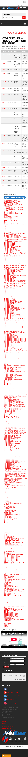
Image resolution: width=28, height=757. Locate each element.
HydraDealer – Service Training (11, 438)
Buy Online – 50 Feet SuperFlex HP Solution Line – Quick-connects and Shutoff (15, 233)
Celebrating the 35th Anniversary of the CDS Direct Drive (15, 372)
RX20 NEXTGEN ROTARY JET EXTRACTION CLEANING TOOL (13, 565)
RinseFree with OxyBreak (9, 551)
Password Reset (7, 512)
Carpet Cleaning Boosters (12, 540)
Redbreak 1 (6, 533)
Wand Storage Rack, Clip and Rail (11, 610)
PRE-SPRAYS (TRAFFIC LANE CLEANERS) (14, 548)
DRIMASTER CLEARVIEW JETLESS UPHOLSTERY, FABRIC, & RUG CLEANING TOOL (15, 394)
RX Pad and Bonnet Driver (9, 561)
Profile (5, 527)
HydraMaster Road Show (9, 463)
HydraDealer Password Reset (10, 446)
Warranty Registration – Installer (11, 615)
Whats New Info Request (9, 618)
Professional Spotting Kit (9, 526)
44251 (3, 170)
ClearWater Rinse (8, 378)
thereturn (6, 587)
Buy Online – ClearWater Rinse (11, 248)
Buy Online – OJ (7, 304)
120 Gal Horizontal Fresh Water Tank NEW (13, 201)
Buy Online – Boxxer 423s (9, 244)
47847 (3, 69)
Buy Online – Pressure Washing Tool (12, 307)
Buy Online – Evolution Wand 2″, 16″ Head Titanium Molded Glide (15, 267)
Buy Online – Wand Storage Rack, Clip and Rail (14, 358)
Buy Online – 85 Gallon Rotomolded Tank (13, 236)
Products (6, 525)
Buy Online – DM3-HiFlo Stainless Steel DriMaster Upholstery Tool (14, 254)
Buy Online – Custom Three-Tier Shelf (12, 250)
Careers (6, 361)
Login (5, 490)
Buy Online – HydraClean (9, 279)
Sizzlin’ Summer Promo (9, 576)
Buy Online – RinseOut (9, 316)
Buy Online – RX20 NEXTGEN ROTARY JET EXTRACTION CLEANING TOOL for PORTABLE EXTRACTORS (14, 332)
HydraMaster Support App (9, 465)
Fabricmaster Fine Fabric (9, 410)
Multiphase (6, 500)
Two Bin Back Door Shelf (9, 604)
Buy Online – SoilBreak (9, 334)
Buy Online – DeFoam (9, 251)
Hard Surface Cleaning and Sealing (14, 547)
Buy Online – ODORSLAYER (10, 303)
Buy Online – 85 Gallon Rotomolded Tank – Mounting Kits (15, 238)
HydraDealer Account (8, 440)
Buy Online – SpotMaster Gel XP (11, 336)
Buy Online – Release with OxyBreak (12, 314)
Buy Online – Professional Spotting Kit (12, 309)
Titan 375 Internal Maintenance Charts (12, 590)
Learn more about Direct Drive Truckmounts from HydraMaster (14, 486)
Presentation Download (9, 519)
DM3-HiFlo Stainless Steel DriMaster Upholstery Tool (15, 392)
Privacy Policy (7, 520)
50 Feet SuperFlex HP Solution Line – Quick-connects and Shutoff (13, 208)
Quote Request (7, 531)
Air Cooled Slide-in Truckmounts (11, 216)
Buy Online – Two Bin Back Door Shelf (12, 352)
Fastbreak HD (7, 414)
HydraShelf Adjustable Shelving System (12, 474)
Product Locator (7, 522)
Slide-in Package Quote (9, 577)
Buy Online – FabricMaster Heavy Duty (12, 271)
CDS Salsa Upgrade (8, 368)
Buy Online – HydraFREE (9, 288)
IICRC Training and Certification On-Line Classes (15, 470)
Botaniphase (7, 222)
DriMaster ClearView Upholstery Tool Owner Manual (15, 396)
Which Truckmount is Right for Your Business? (14, 619)
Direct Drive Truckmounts (9, 389)
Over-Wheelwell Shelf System (10, 510)
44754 (3, 125)
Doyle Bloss (6, 393)
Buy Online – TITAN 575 (9, 345)
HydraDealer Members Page (10, 445)
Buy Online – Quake (8, 311)
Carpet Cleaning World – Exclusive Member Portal (15, 362)
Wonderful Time (7, 623)
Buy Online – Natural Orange (10, 300)
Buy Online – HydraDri (9, 287)
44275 (3, 176)
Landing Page (7, 484)
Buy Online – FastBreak (9, 272)
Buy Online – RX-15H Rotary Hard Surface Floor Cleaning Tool (14, 319)
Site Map (6, 575)
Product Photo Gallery (9, 523)
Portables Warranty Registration (11, 518)
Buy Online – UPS (8, 353)
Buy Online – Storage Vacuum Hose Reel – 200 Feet (15, 338)
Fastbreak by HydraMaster (9, 413)
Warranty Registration (8, 612)
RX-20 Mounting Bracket (9, 563)
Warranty (6, 611)
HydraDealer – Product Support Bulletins (12, 437)
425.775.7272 (16, 11)
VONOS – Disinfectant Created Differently (13, 609)
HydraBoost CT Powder (9, 425)
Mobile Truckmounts (8, 499)
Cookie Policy (7, 382)
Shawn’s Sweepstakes (9, 571)
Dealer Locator (7, 383)
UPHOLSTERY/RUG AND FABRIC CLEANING (15, 550)
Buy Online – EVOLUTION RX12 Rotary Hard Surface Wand (15, 260)
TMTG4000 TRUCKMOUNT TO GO (11, 599)
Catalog (6, 364)
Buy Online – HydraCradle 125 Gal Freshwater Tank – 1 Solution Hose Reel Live (15, 284)
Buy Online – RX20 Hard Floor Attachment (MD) (14, 327)
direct (5, 386)
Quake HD (6, 530)
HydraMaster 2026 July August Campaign (13, 456)
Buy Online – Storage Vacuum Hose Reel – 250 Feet (15, 339)
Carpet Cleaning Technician (12, 468)
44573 (3, 135)
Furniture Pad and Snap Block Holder (12, 417)
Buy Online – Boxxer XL (9, 245)
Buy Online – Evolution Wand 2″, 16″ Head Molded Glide (15, 265)
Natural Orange (7, 502)
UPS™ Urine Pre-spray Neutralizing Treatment (14, 606)
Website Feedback (8, 617)
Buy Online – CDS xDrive (9, 247)
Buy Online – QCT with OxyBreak (11, 310)
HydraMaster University (9, 467)
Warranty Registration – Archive (11, 613)
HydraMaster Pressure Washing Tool (12, 460)
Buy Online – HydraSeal (9, 292)
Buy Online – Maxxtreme (9, 298)
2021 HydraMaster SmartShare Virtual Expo (13, 204)
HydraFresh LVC (7, 454)
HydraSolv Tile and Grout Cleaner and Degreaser (14, 475)
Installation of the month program (11, 480)
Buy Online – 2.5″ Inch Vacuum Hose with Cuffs (14, 229)
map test (6, 494)
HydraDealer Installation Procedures (12, 443)
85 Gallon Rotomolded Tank (10, 212)
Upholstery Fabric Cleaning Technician (15, 471)
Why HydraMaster (8, 620)
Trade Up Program (8, 601)
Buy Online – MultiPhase (9, 299)
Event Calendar (7, 398)
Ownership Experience (9, 511)
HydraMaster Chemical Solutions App (12, 458)
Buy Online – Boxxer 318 (9, 243)
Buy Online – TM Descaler (9, 347)
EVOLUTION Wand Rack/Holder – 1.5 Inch (13, 408)
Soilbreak (6, 578)
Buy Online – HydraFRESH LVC (11, 289)
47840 (3, 89)
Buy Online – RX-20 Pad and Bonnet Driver (13, 325)
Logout (5, 491)
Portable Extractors (8, 516)
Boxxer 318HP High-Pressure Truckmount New (14, 223)
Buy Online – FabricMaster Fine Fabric (12, 270)
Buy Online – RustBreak (9, 317)
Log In (5, 489)
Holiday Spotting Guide (9, 423)
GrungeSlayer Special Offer (10, 421)
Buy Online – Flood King (9, 274)
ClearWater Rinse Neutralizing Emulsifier (13, 379)
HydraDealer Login (8, 444)
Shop (5, 572)
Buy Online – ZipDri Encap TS (10, 360)
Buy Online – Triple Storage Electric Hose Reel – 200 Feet (15, 351)
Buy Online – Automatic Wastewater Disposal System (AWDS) (15, 240)
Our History (8, 622)
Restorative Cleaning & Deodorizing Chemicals (14, 538)
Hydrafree (6, 453)
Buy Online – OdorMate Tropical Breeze (12, 302)
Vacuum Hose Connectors (9, 608)
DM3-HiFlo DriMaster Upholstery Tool (12, 391)
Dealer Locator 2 (7, 384)
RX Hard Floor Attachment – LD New (12, 558)
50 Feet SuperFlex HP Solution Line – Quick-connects (13, 210)
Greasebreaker (7, 418)
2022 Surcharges (8, 205)
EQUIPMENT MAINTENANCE (11, 544)
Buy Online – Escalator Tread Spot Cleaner (13, 255)
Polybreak (6, 515)
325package (7, 206)
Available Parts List (8, 217)
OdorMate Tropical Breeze (9, 507)
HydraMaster (7, 455)
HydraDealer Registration (9, 447)
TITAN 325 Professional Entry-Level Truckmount (14, 589)
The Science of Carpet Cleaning (11, 586)
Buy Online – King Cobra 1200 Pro (11, 296)
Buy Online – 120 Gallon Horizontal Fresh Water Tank (15, 228)
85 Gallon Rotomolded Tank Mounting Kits (13, 213)
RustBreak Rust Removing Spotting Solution (13, 554)
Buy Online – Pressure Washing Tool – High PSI (14, 308)
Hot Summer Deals (8, 424)
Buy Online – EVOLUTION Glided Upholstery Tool (14, 257)
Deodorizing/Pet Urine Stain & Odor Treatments (14, 543)
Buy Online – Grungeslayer (10, 277)
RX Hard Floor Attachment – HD (11, 555)
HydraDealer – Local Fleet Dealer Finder (12, 435)
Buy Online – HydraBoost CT (10, 278)
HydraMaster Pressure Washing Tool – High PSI (14, 461)
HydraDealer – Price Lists (9, 436)
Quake (5, 529)
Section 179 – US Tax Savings (10, 569)
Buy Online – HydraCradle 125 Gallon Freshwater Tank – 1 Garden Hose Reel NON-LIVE (14, 286)
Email (5, 658)
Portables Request (8, 517)
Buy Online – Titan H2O (9, 346)
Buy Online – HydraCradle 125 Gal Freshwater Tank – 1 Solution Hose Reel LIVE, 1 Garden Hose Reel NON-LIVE (15, 281)
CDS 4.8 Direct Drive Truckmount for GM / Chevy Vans (14, 365)
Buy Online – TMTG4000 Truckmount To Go (13, 348)
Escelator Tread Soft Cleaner (10, 397)
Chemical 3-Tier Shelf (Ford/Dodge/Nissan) (13, 375)
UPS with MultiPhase (8, 605)
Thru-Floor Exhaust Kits (9, 588)
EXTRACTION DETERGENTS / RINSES (13, 545)
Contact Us (6, 381)
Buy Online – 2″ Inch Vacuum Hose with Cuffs (13, 230)
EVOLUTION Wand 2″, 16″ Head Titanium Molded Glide (14, 407)
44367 (3, 143)
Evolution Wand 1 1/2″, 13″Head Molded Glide (14, 404)
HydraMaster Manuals (9, 459)
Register (6, 534)
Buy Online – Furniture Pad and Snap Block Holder (15, 275)
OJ (4, 509)
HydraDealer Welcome (9, 450)
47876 (3, 54)
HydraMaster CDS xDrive (9, 457)
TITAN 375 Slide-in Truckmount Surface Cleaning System (14, 592)
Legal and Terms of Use (9, 488)
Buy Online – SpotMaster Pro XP (11, 337)
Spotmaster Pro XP (8, 580)
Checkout (6, 373)
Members (6, 498)
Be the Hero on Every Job (9, 218)
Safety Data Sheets (8, 567)
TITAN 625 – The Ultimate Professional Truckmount (15, 595)
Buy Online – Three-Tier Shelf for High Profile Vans (15, 341)
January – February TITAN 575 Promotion (13, 482)
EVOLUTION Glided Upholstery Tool (12, 400)
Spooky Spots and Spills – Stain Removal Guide (14, 579)
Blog (5, 221)
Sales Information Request (9, 568)
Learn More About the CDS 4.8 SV (11, 487)
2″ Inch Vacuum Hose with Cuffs (11, 203)
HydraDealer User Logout (9, 449)
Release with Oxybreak (9, 536)
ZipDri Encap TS (7, 626)
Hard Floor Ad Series (8, 422)
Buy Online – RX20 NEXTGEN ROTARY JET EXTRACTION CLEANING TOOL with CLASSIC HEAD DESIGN (14, 329)
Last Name (6, 664)
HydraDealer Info (8, 442)
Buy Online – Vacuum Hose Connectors (12, 356)
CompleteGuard (7, 380)
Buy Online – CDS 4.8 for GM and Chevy (12, 246)
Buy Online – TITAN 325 (9, 343)
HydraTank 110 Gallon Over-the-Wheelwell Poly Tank (15, 478)
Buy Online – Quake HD (9, 312)
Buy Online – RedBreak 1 (9, 313)
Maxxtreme (6, 496)
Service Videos (7, 570)
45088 (3, 119)
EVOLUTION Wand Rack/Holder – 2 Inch (12, 409)
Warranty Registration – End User (11, 614)
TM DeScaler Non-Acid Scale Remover (12, 597)
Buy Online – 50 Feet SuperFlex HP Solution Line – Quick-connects (15, 231)
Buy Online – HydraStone (9, 294)
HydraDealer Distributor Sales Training (12, 441)
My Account (6, 501)
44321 (3, 163)
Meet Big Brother (7, 497)
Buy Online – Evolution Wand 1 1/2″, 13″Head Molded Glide (13, 263)
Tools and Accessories (9, 600)
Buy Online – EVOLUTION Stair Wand (12, 262)
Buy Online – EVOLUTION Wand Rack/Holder (14, 269)
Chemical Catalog (8, 376)
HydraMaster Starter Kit (9, 464)
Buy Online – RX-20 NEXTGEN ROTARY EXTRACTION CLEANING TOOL (12, 323)
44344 (3, 151)
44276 (3, 167)
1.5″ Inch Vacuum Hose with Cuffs (11, 200)
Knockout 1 (6, 483)
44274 (3, 181)
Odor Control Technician (9, 506)
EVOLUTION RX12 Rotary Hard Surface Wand (14, 402)
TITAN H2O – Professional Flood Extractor (13, 596)
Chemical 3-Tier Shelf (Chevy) (10, 374)
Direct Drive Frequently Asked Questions (12, 388)
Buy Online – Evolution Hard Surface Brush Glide (14, 259)
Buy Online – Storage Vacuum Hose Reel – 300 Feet (15, 340)
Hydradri (6, 452)
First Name (5, 661)
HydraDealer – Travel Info (9, 439)
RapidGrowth (7, 532)
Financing (6, 415)
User (5, 607)
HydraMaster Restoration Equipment (12, 462)
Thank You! (6, 584)
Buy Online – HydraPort (9, 291)
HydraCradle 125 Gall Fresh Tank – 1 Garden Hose (15, 432)
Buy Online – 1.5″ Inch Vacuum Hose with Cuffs (14, 224)
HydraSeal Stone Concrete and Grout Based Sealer (15, 473)
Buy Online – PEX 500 (9, 305)
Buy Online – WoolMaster (9, 359)
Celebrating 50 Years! (8, 370)
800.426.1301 (7, 11)
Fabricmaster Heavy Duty (9, 411)
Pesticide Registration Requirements (12, 514)
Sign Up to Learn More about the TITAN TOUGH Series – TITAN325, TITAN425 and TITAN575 (14, 573)
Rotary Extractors (8, 553)
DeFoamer (7, 541)
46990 (3, 95)
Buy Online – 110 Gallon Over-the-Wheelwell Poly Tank (14, 226)
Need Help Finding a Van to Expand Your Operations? (13, 504)
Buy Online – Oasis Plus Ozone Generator (13, 301)
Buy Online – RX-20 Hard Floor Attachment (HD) (14, 320)
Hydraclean (6, 426)
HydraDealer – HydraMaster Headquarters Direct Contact (14, 434)
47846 (3, 73)
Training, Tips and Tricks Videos (11, 602)
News (5, 505)
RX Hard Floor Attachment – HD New (12, 556)
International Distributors (9, 481)
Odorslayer (6, 508)
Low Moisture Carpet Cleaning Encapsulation (13, 493)
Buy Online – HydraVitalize (10, 295)
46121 (3, 102)
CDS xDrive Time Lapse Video (10, 369)
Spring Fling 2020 (8, 581)
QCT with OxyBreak (8, 528)
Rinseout (6, 552)
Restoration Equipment (9, 537)
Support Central (7, 582)
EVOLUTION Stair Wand (9, 403)
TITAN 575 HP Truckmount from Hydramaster (13, 594)
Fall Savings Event (8, 412)
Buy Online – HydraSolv (9, 293)
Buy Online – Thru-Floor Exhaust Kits (12, 342)
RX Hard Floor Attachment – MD (11, 559)
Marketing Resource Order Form (11, 495)
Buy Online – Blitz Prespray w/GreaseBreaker (13, 241)
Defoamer (6, 385)
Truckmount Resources (9, 603)
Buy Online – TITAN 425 (9, 344)
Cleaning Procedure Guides (10, 377)
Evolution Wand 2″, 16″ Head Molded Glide (13, 405)
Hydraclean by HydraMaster (10, 427)
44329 (3, 157)
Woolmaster (6, 624)
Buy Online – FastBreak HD (10, 273)
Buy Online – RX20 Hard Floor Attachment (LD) (14, 326)
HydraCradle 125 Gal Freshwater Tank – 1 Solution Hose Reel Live (15, 428)
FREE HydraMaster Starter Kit (10, 416)
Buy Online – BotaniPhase (9, 242)
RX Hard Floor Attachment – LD (11, 557)
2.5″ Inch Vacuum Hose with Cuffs (11, 202)
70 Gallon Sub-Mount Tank (10, 211)
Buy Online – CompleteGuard (10, 249)
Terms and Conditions (9, 583)
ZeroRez (6, 625)
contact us (22, 48)
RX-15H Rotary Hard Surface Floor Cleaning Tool (14, 562)
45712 (3, 113)
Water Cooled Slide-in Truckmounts (11, 616)
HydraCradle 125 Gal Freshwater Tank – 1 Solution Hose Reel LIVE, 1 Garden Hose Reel (15, 431)
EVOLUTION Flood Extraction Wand (11, 399)
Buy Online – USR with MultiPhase (11, 354)
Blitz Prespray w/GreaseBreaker (11, 220)
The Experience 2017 (8, 585)
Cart (5, 363)
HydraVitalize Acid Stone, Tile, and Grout (12, 479)
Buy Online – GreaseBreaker (10, 276)
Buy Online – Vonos (8, 357)
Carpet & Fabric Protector (12, 539)
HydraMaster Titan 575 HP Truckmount (12, 466)
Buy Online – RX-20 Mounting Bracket (12, 321)
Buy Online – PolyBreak (9, 306)
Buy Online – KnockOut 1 (9, 297)
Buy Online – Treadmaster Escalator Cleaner (13, 349)
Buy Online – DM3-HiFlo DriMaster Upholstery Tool (15, 252)
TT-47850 (3, 62)
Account (6, 214)
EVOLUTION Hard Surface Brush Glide (12, 401)
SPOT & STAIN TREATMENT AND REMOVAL (14, 549)
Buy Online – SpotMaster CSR (10, 335)
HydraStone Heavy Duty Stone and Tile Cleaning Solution (14, 477)
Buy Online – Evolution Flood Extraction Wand (14, 256)
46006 (3, 108)
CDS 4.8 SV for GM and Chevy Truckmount (13, 367)
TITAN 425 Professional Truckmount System (13, 593)
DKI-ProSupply (7, 390)
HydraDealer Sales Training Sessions (12, 448)
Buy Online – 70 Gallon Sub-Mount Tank (12, 235)
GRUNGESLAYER (8, 420)
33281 (3, 185)
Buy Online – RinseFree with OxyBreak (12, 315)
